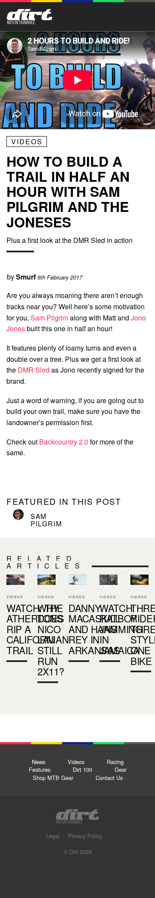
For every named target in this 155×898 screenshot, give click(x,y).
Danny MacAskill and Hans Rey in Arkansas (77, 619)
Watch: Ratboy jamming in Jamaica (121, 629)
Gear (121, 769)
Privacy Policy (85, 836)
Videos (27, 141)
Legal (52, 836)
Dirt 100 (82, 769)
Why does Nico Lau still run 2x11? (46, 630)
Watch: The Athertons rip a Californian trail (15, 619)
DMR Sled (34, 370)
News (38, 762)
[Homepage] (77, 813)
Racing (115, 762)
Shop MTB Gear (53, 778)
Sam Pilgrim (49, 318)
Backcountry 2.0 (63, 442)
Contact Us (109, 778)
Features (39, 769)
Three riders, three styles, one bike (139, 625)
